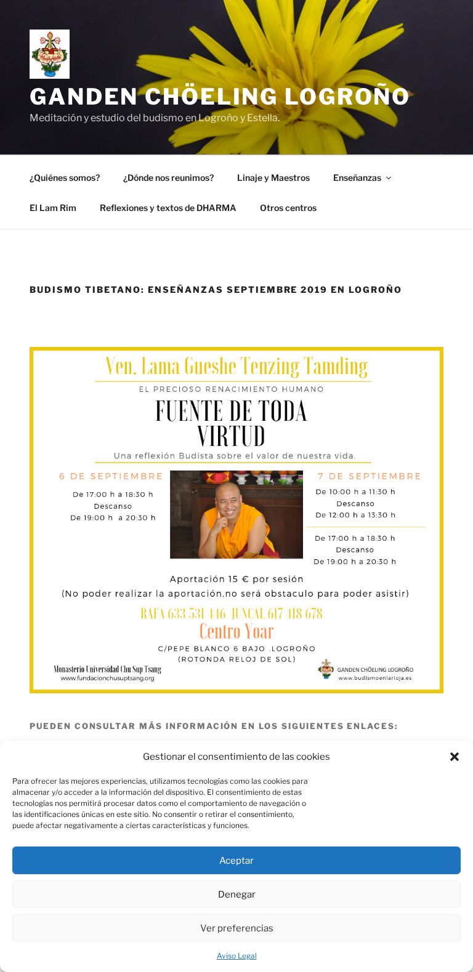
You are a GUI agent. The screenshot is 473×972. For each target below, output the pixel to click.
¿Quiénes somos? (65, 177)
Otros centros (288, 207)
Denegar (237, 894)
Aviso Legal (237, 955)
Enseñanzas (357, 177)
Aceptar (236, 860)
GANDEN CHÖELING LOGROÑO (220, 96)
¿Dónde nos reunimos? (168, 177)
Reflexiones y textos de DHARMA (168, 207)
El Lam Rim (53, 207)
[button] (454, 757)
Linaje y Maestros (273, 177)
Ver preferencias (236, 928)
